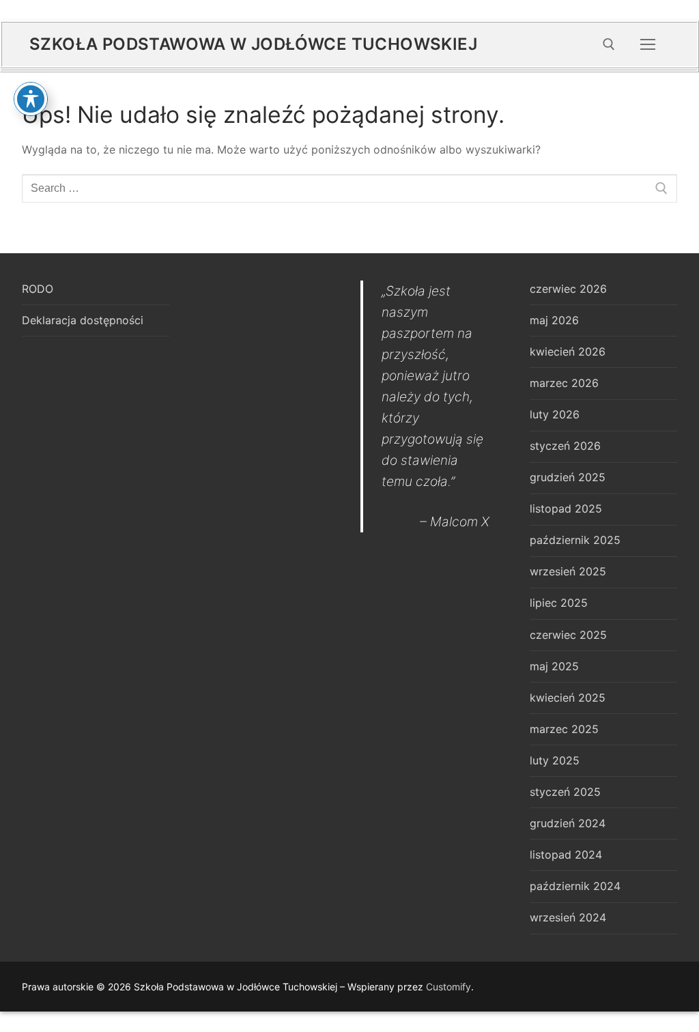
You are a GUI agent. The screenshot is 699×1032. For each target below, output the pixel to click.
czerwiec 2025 (568, 635)
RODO (37, 289)
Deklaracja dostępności (82, 320)
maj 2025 (554, 666)
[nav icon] (648, 44)
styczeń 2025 (565, 792)
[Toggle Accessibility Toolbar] (30, 99)
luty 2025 (555, 760)
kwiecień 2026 (567, 351)
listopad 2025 (566, 508)
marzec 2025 (564, 729)
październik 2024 (575, 886)
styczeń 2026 (565, 446)
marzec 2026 (564, 383)
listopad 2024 (566, 854)
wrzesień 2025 (568, 571)
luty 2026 (555, 414)
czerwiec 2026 (568, 289)
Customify (448, 986)
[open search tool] (609, 44)
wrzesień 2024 (568, 917)
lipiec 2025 (559, 603)
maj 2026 (554, 320)
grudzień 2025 (567, 477)
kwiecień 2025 (567, 697)
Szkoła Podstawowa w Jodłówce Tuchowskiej (253, 44)
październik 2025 (575, 540)
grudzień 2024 (567, 823)
